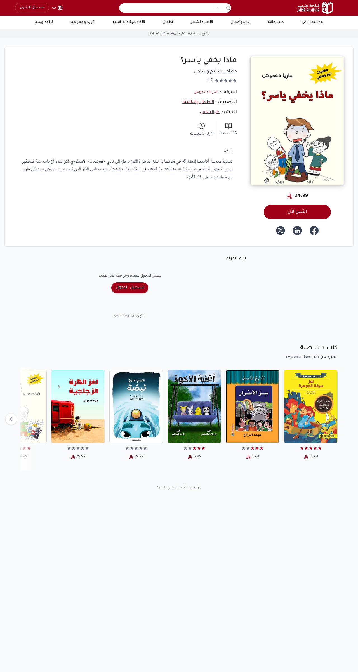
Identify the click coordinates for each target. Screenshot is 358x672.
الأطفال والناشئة (198, 102)
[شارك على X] (280, 230)
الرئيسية (194, 488)
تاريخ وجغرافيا (83, 22)
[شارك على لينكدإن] (297, 230)
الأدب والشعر (202, 22)
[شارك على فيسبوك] (314, 230)
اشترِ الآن (297, 212)
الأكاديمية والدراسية (128, 22)
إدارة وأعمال (240, 22)
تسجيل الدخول (32, 8)
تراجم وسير (43, 22)
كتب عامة (276, 22)
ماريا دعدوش (206, 92)
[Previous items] (11, 419)
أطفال (168, 22)
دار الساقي (210, 112)
